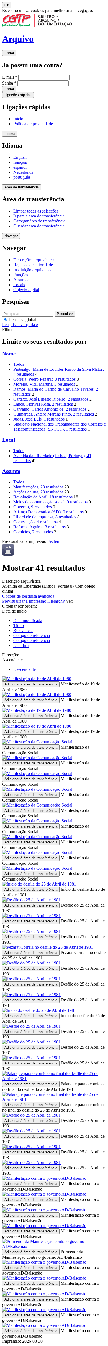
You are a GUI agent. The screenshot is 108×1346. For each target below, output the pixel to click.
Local (8, 440)
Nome (9, 354)
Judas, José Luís (39, 419)
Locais (19, 284)
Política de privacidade (33, 123)
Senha (9, 83)
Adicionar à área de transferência (30, 684)
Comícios (33, 531)
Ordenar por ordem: (19, 606)
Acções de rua (38, 492)
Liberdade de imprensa (44, 517)
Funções (20, 274)
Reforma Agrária (39, 526)
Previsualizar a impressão (24, 601)
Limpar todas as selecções (35, 211)
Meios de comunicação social (50, 502)
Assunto (11, 471)
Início (18, 118)
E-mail (9, 77)
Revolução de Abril (43, 497)
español (20, 167)
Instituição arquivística (32, 269)
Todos (18, 364)
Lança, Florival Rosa (43, 404)
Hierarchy (56, 601)
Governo (32, 507)
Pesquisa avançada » (20, 324)
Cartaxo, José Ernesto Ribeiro (50, 399)
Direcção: (10, 654)
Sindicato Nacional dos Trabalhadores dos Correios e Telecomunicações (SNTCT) (59, 426)
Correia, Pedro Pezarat (44, 379)
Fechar (53, 541)
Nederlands (23, 172)
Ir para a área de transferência (39, 216)
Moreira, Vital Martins (44, 384)
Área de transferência (21, 187)
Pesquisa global (22, 319)
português (21, 177)
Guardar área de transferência (39, 226)
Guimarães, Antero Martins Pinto (53, 414)
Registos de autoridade (33, 264)
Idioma (9, 134)
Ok (6, 5)
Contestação (35, 522)
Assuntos (21, 279)
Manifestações (38, 487)
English (20, 157)
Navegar (11, 236)
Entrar (9, 53)
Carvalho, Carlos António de (49, 409)
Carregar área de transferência (39, 221)
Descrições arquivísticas (34, 259)
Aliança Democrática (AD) (48, 512)
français (20, 162)
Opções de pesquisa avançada (28, 596)
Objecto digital (26, 289)
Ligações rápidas (18, 95)
